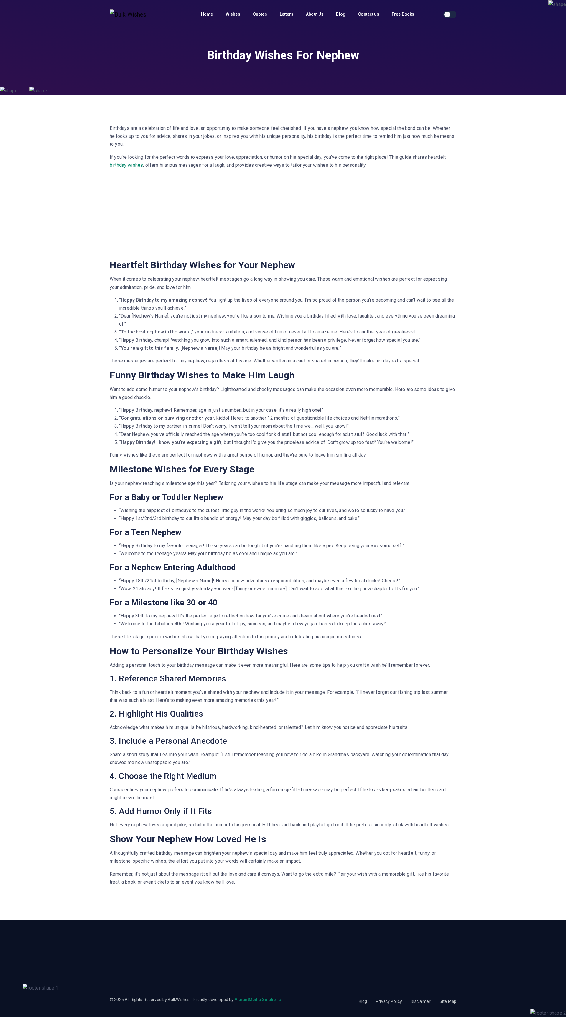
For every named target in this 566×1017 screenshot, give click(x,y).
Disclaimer (421, 1001)
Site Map (448, 1001)
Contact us (369, 14)
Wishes (233, 14)
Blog (341, 14)
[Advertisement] (283, 215)
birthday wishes (126, 165)
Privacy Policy (389, 1001)
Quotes (260, 14)
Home (207, 14)
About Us (315, 14)
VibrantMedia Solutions (258, 999)
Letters (287, 14)
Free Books (403, 14)
